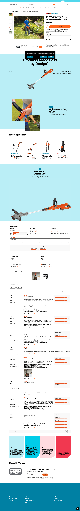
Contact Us (12, 456)
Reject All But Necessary (43, 56)
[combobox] (41, 4)
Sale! (21, 7)
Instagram (41, 491)
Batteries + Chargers (57, 7)
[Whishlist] (67, 4)
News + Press (11, 494)
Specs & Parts (48, 39)
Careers (10, 496)
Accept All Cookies (50, 56)
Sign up (45, 474)
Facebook (41, 494)
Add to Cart (60, 26)
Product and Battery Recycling (29, 500)
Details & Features (49, 36)
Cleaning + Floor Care (43, 7)
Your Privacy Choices (59, 500)
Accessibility (57, 491)
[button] (10, 14)
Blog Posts (11, 500)
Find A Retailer (27, 504)
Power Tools (28, 7)
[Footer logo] (15, 471)
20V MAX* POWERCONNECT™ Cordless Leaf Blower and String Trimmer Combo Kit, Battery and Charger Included (47, 156)
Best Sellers (13, 11)
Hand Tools (33, 7)
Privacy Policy (57, 496)
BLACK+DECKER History (13, 498)
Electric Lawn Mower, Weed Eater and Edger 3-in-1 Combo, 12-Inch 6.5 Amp (32, 155)
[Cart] (70, 4)
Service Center (27, 498)
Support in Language (28, 506)
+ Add (40, 46)
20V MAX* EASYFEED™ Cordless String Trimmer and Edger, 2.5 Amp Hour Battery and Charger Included (16, 155)
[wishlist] (47, 26)
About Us (10, 491)
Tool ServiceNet (44, 456)
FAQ (25, 494)
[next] (10, 33)
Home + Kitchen (50, 7)
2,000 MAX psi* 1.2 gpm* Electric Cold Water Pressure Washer (63, 155)
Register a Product (27, 496)
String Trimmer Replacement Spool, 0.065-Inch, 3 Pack (29, 46)
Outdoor (24, 7)
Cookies (56, 498)
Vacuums (37, 7)
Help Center (26, 491)
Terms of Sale (57, 494)
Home (10, 11)
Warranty (26, 502)
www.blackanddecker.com (50, 45)
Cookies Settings (30, 56)
